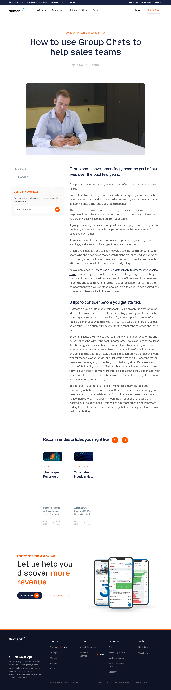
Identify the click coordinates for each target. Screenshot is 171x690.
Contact (96, 10)
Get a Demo (56, 595)
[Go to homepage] (17, 638)
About (85, 10)
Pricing (73, 10)
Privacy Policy (102, 682)
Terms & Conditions (121, 682)
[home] (17, 10)
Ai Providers (157, 682)
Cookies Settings (141, 682)
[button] (41, 10)
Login (138, 10)
